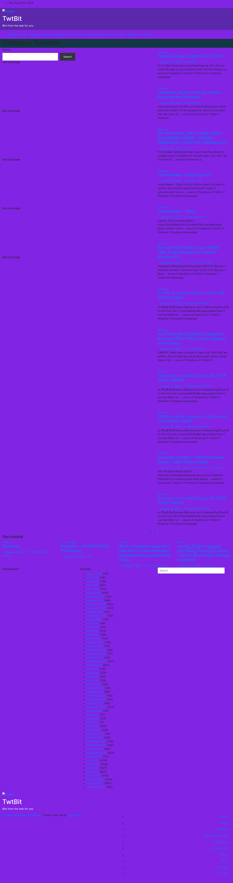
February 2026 (95, 596)
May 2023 (92, 722)
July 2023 (92, 714)
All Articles (146, 34)
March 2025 (93, 638)
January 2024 (94, 691)
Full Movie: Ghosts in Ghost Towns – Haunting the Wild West (190, 94)
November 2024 (96, 653)
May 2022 (92, 768)
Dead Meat (190, 61)
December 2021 (95, 787)
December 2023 (96, 695)
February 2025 (95, 642)
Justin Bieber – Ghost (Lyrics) (184, 175)
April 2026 (92, 589)
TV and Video (78, 34)
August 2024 (94, 665)
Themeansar (75, 815)
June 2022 (92, 764)
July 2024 (92, 669)
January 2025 (94, 646)
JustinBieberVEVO (194, 217)
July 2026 (92, 577)
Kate (89, 556)
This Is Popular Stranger (198, 262)
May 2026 (92, 585)
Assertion (11, 546)
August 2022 (94, 756)
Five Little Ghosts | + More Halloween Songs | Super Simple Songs (191, 459)
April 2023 (92, 726)
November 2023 (96, 699)
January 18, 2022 (171, 385)
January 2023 (94, 737)
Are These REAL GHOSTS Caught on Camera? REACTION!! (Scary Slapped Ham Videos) (191, 338)
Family (23, 34)
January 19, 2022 (171, 348)
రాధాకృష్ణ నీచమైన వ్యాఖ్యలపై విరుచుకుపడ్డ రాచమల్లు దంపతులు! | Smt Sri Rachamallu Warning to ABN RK (203, 553)
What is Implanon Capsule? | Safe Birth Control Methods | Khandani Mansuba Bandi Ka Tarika (145, 553)
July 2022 (92, 760)
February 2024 (95, 688)
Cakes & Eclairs (193, 180)
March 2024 (93, 684)
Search (6, 49)
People (12, 34)
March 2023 (93, 729)
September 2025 (96, 615)
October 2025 (94, 611)
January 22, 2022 (171, 148)
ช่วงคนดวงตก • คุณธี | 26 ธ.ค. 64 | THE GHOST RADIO (192, 500)
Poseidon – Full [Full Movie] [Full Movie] (85, 548)
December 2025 (96, 604)
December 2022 (96, 741)
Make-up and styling (55, 34)
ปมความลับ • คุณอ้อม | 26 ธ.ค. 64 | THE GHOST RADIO (192, 377)
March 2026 (93, 592)
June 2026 (92, 581)
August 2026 (94, 573)
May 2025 (92, 630)
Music (121, 34)
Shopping (35, 34)
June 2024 (92, 672)
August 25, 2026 (15, 551)
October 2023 (94, 703)
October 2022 (94, 748)
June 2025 (92, 627)
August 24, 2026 (190, 565)
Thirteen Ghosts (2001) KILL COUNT (191, 56)
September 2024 (96, 661)
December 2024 (96, 649)
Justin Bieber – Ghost (177, 211)
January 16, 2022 (171, 508)
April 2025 (92, 634)
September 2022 (96, 752)
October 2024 (94, 657)
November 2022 (96, 745)
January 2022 (94, 783)
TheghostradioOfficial (197, 303)
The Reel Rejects (194, 348)
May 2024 (92, 676)
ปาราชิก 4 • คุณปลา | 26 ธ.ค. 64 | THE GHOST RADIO (191, 295)
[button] (226, 34)
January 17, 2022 (170, 467)
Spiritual (133, 34)
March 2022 (93, 775)
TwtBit (12, 18)
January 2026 (94, 600)
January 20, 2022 (171, 262)
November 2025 (96, 608)
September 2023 (96, 707)
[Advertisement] (38, 87)
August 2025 (94, 619)
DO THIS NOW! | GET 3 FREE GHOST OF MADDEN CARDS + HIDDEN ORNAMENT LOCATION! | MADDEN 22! (193, 138)
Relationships (97, 34)
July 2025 (92, 623)
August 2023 (94, 710)
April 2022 (92, 771)
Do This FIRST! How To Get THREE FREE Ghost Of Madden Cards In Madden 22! (188, 252)
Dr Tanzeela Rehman (156, 565)
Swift (187, 148)
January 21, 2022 (171, 180)
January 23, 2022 (171, 61)
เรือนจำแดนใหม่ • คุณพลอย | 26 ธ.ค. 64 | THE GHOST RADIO (193, 418)
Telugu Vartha (211, 565)
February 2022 (95, 779)
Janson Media (192, 102)
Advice (111, 34)
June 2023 (92, 718)
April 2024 (92, 680)
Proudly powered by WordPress (21, 815)
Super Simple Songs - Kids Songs (203, 467)
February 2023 (95, 733)
